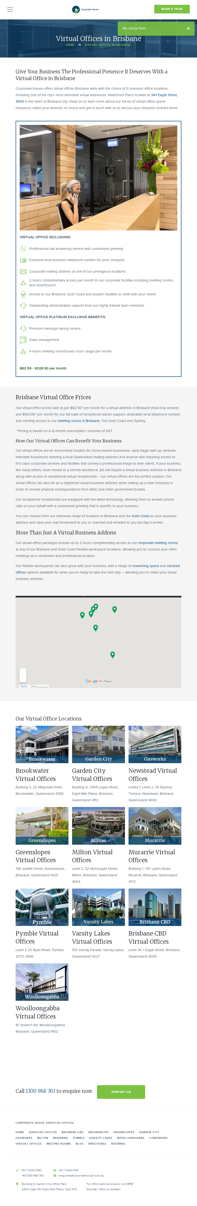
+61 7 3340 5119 (68, 1170)
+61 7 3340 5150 (31, 1170)
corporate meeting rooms (158, 543)
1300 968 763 (40, 1091)
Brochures (97, 1143)
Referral (118, 1143)
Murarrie (60, 1138)
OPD (130, 1184)
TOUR (172, 9)
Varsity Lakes (100, 1138)
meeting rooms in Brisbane (78, 421)
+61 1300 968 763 (33, 1175)
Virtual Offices (29, 1143)
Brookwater (98, 1132)
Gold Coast (140, 516)
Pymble (79, 1138)
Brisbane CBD (73, 1132)
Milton (43, 1138)
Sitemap (91, 1189)
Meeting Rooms (59, 1143)
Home (70, 45)
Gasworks (24, 1138)
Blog (80, 1143)
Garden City (149, 1132)
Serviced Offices (43, 1132)
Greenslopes (124, 1132)
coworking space (145, 566)
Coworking (158, 1138)
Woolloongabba (131, 1138)
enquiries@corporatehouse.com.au (81, 1175)
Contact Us (121, 1092)
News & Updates (110, 1189)
